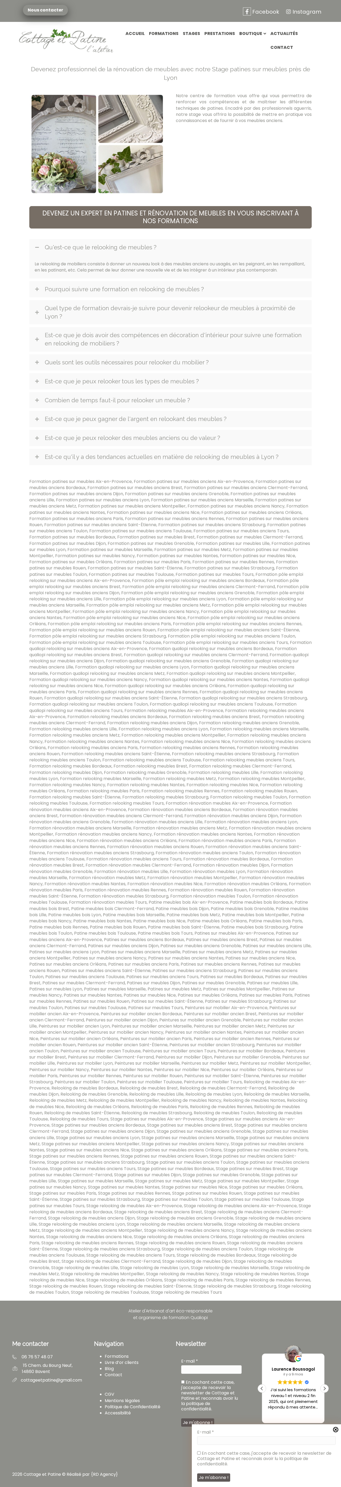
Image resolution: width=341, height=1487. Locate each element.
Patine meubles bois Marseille (134, 915)
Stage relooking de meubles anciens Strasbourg (110, 1249)
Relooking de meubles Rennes (221, 1107)
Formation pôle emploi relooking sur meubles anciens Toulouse (95, 642)
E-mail (205, 1432)
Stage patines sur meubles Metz (168, 1181)
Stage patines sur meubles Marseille (95, 1181)
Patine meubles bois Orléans (217, 921)
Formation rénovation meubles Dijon (231, 865)
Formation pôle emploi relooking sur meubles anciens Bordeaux (198, 580)
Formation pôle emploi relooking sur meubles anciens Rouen (92, 630)
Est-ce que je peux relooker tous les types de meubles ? (122, 381)
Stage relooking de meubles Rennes (273, 1280)
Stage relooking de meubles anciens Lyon (82, 1224)
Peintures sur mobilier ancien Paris (156, 1039)
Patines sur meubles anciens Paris (143, 964)
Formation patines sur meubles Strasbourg (229, 568)
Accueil (135, 33)
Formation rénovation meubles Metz (107, 878)
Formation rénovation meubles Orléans (245, 884)
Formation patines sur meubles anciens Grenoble (177, 494)
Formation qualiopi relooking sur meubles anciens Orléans (165, 686)
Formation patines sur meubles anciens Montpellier (132, 506)
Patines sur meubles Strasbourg (238, 1001)
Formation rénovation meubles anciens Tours (133, 859)
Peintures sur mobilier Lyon (85, 1063)
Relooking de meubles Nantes (254, 1100)
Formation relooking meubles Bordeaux (70, 766)
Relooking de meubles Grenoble (93, 1094)
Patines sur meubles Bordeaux (231, 977)
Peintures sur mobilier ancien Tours (179, 1051)
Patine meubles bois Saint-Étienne (184, 927)
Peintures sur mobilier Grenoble (247, 1057)
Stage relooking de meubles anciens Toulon (207, 1249)
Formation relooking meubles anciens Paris (93, 748)
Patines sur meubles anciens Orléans (67, 964)
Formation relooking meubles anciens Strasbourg (223, 754)
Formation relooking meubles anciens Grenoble (249, 723)
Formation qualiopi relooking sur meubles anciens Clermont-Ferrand (196, 655)
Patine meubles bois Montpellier (255, 915)
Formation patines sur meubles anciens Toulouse (140, 531)
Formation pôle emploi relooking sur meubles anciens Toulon (231, 636)
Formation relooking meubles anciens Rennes (187, 748)
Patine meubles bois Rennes (58, 927)
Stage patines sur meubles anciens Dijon (113, 1131)
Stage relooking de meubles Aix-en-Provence (134, 1206)
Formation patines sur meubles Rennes (233, 562)
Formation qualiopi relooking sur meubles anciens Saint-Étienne (110, 698)
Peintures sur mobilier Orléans (242, 1070)
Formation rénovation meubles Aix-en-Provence (217, 803)
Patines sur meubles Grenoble (213, 983)
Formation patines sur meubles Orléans (70, 562)
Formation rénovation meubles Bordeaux (226, 859)
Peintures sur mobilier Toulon (85, 1082)
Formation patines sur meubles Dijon (67, 543)
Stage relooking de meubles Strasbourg (234, 1286)
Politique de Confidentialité (132, 1407)
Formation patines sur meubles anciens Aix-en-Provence (194, 481)
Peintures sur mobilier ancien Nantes (203, 1032)
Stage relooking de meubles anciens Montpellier (92, 1230)
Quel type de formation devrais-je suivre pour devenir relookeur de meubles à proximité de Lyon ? (170, 312)
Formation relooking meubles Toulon (248, 797)
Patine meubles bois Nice (159, 921)
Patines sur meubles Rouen (101, 1001)
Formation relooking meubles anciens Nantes (91, 741)
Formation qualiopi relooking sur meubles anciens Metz (107, 673)
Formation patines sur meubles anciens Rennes (174, 519)
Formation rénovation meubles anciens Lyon (250, 822)
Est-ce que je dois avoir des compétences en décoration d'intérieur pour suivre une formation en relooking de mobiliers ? (173, 339)
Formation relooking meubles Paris (103, 791)
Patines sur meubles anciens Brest (222, 940)
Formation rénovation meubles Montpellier (192, 878)
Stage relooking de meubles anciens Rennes (87, 1243)
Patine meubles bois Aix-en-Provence (188, 902)
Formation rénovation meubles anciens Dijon (231, 816)
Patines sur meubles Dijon (153, 983)
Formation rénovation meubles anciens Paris (225, 840)
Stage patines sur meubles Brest (250, 1169)
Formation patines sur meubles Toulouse (131, 574)
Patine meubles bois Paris (275, 921)
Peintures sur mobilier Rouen (152, 1076)
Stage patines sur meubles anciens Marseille (187, 1138)
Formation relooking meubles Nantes (146, 785)
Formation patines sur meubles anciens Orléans (251, 512)
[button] (170, 217)
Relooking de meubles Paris (159, 1107)
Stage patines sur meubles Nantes (124, 1187)
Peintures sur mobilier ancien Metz (230, 1026)
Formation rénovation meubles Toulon (210, 896)
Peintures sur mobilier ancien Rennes (232, 1039)
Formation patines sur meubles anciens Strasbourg (211, 525)
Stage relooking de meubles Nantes (258, 1274)
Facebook (265, 11)
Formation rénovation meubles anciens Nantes (203, 834)
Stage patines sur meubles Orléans (265, 1187)
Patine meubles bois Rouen (118, 927)
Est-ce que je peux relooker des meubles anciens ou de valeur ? (132, 437)
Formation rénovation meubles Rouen (207, 890)
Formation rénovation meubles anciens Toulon (204, 853)
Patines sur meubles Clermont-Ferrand (83, 983)
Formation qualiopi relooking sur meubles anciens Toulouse (211, 704)
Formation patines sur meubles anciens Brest (134, 488)
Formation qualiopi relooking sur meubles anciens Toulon (88, 704)
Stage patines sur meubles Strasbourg (100, 1199)
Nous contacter (43, 10)
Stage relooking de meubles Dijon (197, 1261)
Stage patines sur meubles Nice (194, 1187)
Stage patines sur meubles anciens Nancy (185, 1144)
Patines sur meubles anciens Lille (277, 946)
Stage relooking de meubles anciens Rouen (180, 1243)
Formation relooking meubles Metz (179, 779)
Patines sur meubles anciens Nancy (109, 958)
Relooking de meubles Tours (79, 1119)
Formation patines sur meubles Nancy (95, 556)
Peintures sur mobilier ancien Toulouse (100, 1051)
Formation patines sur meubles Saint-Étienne (135, 568)
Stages (191, 33)
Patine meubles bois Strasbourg (254, 927)
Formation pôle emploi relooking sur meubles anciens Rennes (237, 624)
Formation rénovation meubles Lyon (207, 871)
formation (224, 96)
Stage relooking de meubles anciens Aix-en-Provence (240, 1206)
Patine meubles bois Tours (165, 933)
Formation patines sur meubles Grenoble (151, 543)
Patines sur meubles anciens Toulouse (84, 977)
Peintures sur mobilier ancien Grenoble (200, 1020)
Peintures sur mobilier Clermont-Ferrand (111, 1057)
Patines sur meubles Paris (266, 995)
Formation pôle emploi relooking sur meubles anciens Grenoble (187, 593)
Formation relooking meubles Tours (127, 803)
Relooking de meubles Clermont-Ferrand (223, 1088)
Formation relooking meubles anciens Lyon (163, 729)
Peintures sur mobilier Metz (209, 1063)
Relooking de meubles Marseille (276, 1094)
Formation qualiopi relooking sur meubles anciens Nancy (88, 679)
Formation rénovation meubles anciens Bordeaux (179, 810)
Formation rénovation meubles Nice (164, 884)
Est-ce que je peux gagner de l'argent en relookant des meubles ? (135, 418)
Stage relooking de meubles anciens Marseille (174, 1224)
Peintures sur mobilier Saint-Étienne (221, 1076)
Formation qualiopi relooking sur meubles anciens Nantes (208, 679)
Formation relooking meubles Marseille (100, 779)
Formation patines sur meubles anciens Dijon (76, 494)
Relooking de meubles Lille (156, 1094)
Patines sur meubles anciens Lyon (64, 952)
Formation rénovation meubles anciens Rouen (155, 847)
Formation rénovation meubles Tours (108, 902)
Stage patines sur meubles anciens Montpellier (91, 1144)
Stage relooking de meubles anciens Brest (158, 1212)
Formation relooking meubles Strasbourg (165, 797)
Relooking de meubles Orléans (97, 1107)
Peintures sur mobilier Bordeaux (251, 1051)
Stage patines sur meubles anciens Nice (87, 1150)
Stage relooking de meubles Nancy (182, 1274)
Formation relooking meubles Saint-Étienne (74, 797)
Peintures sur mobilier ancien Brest (220, 1014)
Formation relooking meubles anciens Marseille (259, 729)
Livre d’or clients (122, 1362)
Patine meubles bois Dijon (182, 909)
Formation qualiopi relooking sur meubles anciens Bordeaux (211, 649)
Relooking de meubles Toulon (224, 1113)
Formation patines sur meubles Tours (215, 574)
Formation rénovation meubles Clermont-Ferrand (138, 865)
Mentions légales (122, 1401)
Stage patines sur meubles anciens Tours (93, 1169)
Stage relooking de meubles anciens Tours (130, 1255)
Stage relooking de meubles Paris (199, 1280)
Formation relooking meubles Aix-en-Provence (173, 710)
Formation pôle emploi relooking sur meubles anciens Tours (225, 642)
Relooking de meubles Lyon (213, 1094)
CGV (109, 1394)
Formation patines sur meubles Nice (257, 556)
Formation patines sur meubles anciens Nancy (236, 506)
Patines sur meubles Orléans (207, 995)
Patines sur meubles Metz (174, 989)
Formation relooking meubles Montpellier (261, 779)
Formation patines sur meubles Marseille (109, 549)
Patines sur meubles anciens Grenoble (200, 946)
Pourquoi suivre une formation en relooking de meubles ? (124, 289)
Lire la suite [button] (293, 1415)
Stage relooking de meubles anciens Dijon (91, 1218)
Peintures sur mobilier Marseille (147, 1063)
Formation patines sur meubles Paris (152, 562)
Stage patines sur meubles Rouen (207, 1193)
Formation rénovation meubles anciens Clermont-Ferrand (121, 816)
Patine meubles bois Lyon (74, 915)
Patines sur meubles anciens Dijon (123, 946)
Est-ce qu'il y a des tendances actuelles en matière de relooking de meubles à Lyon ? (161, 456)
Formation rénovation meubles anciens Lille (157, 822)
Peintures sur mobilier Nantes (121, 1070)
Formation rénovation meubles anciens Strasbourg (100, 853)
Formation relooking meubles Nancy (67, 785)
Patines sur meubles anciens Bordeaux (144, 940)
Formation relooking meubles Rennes (180, 791)
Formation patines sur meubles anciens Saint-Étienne (100, 525)
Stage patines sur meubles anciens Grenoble (204, 1131)
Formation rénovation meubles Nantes (84, 884)
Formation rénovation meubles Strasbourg (123, 896)
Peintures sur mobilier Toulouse (149, 1082)
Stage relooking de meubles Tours (186, 1292)
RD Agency (104, 1474)
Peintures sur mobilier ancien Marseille (152, 1026)
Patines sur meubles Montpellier (236, 989)
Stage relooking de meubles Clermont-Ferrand (111, 1261)
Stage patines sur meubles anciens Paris (266, 1150)
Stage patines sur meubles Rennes (134, 1193)
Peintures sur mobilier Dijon (184, 1057)
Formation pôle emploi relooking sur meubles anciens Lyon (164, 599)
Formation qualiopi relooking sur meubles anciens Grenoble (168, 661)
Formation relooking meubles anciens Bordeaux (117, 717)
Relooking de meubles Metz (58, 1100)
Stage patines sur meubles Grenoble (221, 1175)
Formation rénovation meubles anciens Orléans (127, 840)
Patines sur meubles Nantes (93, 995)
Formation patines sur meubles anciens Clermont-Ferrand (245, 488)
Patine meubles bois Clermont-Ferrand (112, 909)
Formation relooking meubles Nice (222, 785)
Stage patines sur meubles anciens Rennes (74, 1156)
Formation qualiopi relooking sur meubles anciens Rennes (138, 692)
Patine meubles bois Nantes (102, 921)
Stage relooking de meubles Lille (84, 1268)
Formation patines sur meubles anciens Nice (153, 512)
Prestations (219, 33)
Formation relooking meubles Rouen (259, 791)
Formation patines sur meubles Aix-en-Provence (80, 481)
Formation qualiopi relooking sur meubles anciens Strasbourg (243, 698)
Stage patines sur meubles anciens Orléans (176, 1150)
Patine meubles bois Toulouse (105, 933)
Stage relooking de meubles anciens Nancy (189, 1230)
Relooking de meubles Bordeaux (84, 1088)
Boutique (250, 33)
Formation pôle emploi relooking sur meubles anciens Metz (148, 605)
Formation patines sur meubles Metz (192, 549)
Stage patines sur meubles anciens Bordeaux (98, 1125)
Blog (109, 1369)
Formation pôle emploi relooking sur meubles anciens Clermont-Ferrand (198, 587)
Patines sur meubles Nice (150, 995)
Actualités (284, 33)
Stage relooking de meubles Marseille (230, 1268)
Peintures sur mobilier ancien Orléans (79, 1039)
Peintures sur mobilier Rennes (90, 1076)
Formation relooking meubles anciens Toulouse (151, 760)
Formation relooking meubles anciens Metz (74, 735)
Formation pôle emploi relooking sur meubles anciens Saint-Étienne (228, 630)
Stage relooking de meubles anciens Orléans (180, 1237)
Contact (281, 47)
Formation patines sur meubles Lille (233, 543)
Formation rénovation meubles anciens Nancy (103, 834)
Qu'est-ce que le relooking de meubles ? (100, 247)
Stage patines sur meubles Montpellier (244, 1181)
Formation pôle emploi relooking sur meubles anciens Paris (109, 624)
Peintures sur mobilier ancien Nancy (125, 1032)
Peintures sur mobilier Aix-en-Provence (226, 1008)
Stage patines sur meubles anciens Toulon (190, 1162)
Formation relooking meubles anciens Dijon (152, 723)
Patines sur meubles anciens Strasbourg (194, 970)
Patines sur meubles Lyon (55, 989)
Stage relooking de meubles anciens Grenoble (185, 1218)
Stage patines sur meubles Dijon (147, 1175)
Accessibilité (118, 1413)
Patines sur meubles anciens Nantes (186, 958)
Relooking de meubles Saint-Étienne (82, 1113)
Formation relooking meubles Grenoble (145, 772)
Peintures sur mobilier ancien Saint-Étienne (123, 1045)
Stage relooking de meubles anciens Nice (89, 1237)
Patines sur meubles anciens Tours (162, 977)
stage (195, 114)
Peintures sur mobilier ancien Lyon (74, 1026)
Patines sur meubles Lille (272, 983)
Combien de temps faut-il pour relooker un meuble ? (117, 400)
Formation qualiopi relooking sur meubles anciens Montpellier (231, 673)
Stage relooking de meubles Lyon (154, 1268)
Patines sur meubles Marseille (115, 989)
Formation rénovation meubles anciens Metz (180, 828)
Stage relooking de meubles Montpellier (102, 1274)
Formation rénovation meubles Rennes (125, 890)
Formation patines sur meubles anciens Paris (76, 519)
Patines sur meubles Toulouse (95, 1008)
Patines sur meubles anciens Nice (260, 958)
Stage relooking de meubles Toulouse (110, 1292)
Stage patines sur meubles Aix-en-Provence (156, 1119)
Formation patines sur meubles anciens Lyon (102, 500)
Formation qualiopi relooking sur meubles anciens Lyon (132, 667)
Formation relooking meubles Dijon (65, 772)
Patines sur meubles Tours (155, 1008)
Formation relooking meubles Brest (150, 766)
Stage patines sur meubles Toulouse (252, 1199)
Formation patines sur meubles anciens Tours (241, 531)
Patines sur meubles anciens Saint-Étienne (106, 970)
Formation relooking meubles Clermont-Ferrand (240, 766)
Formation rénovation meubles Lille (131, 871)
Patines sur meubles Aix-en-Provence (234, 933)
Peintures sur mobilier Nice (181, 1070)
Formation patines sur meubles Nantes (177, 556)
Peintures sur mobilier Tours (213, 1082)
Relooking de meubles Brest (149, 1088)
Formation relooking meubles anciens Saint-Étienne (116, 754)
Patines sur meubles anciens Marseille (140, 952)
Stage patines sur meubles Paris (62, 1193)
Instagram (307, 11)
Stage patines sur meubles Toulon (177, 1199)
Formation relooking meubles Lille (223, 772)
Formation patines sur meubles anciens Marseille (202, 500)
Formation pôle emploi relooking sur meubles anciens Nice (124, 618)
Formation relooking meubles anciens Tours (248, 760)
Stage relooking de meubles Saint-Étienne (148, 1286)
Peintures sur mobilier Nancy (59, 1070)
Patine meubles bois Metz (193, 915)
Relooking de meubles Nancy (191, 1100)
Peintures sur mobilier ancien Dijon (121, 1020)
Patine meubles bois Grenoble (242, 909)
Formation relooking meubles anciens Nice (185, 741)
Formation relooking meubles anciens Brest (214, 717)
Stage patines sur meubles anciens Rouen (164, 1156)
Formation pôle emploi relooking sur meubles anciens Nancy (135, 611)
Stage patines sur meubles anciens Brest (189, 1125)
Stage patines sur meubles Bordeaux (175, 1169)
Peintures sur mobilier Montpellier (275, 1063)
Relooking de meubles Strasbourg (156, 1113)
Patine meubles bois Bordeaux (261, 902)
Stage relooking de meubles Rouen (65, 1286)
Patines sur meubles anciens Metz (217, 952)
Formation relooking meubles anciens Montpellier (173, 735)
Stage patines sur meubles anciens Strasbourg (95, 1162)
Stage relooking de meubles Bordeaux (216, 1255)
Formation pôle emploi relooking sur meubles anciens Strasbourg (97, 636)
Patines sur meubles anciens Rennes (219, 964)
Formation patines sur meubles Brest (156, 537)
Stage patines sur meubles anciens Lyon (98, 1138)
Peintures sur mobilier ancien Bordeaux (141, 1014)
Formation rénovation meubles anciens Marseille (80, 828)
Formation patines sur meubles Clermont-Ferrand (249, 537)
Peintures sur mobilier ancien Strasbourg (211, 1045)
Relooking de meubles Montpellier (123, 1100)
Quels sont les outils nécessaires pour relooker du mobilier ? (127, 362)
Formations (163, 33)
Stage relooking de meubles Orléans (124, 1280)
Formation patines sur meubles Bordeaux (72, 537)
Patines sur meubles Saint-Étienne (167, 1001)
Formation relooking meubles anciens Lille (73, 729)
